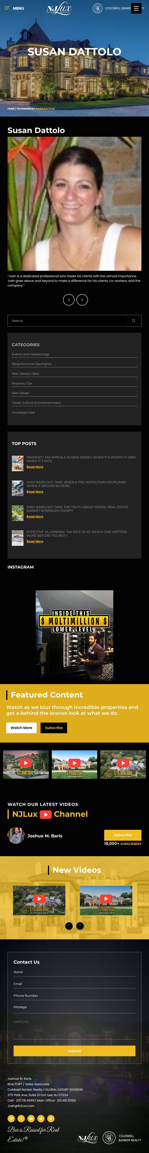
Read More (35, 467)
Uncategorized (23, 413)
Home (11, 109)
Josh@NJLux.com (21, 1106)
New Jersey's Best (25, 374)
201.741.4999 (25, 1100)
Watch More (21, 727)
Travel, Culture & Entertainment (36, 403)
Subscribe (54, 727)
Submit (74, 1050)
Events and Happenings (30, 354)
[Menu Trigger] (136, 8)
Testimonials (24, 109)
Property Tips (22, 383)
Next (80, 926)
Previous (69, 926)
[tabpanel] (39, 900)
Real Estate (20, 393)
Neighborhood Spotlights (31, 364)
